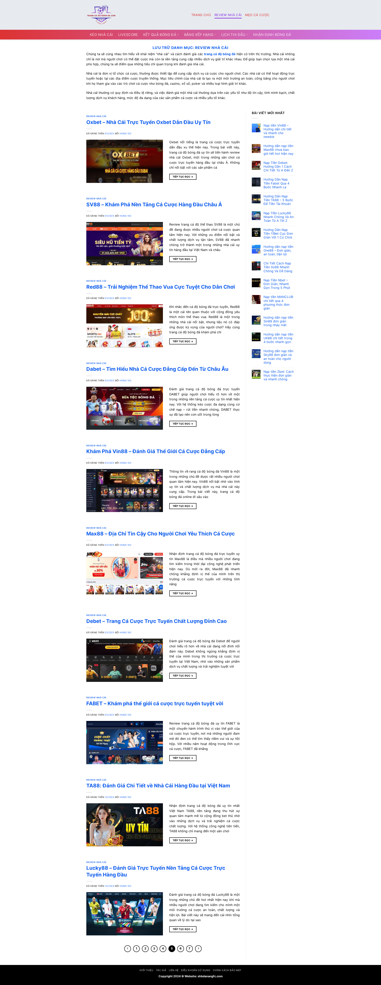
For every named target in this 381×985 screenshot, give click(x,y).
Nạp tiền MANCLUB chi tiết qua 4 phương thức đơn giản (278, 302)
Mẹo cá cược (257, 15)
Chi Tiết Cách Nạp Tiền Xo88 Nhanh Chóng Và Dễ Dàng (278, 267)
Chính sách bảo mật (227, 970)
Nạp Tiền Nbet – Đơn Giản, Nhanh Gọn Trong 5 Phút (277, 284)
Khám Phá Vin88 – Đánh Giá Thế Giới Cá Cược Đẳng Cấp (155, 451)
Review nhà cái (228, 15)
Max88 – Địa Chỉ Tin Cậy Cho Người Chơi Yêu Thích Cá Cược (160, 533)
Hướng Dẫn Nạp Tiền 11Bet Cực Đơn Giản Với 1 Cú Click (278, 233)
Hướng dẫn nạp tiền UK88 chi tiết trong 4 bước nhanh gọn (278, 338)
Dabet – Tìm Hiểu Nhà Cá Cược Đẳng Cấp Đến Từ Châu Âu (157, 369)
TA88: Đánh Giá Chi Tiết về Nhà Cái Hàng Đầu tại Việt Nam (158, 785)
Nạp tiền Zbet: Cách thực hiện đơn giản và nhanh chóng (279, 375)
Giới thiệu (146, 970)
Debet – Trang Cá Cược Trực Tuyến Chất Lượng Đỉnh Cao (156, 621)
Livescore (128, 35)
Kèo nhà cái (101, 35)
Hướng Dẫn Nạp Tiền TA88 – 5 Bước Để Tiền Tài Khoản (278, 200)
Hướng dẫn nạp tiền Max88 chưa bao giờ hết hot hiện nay (278, 149)
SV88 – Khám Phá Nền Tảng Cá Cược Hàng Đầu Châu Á (154, 204)
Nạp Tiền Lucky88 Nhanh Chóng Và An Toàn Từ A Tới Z (279, 217)
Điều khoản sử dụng (195, 970)
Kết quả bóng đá (159, 35)
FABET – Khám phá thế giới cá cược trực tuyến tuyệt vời (154, 703)
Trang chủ (201, 15)
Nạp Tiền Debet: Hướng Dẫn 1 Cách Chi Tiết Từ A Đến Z (278, 166)
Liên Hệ (174, 970)
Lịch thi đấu (233, 35)
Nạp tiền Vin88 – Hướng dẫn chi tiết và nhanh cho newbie (278, 131)
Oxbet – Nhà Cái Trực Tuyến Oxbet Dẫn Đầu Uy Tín (148, 122)
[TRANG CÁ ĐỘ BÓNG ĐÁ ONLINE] (135, 15)
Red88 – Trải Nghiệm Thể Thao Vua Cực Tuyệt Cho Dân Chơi (160, 287)
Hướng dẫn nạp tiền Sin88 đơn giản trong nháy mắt (278, 321)
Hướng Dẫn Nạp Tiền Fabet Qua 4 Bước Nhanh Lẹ (276, 183)
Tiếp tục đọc (183, 176)
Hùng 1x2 (125, 133)
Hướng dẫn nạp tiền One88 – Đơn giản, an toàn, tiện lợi (278, 250)
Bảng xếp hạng (199, 35)
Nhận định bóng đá (272, 35)
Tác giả (161, 970)
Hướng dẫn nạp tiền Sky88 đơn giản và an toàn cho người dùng (278, 356)
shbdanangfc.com (210, 976)
